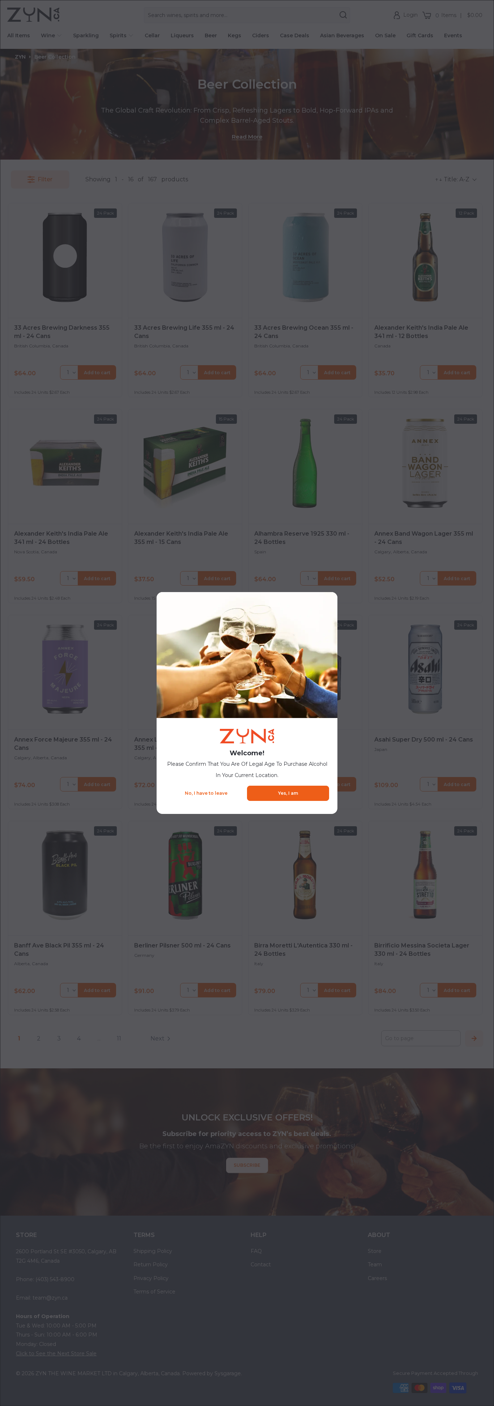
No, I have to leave (206, 793)
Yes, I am (288, 793)
